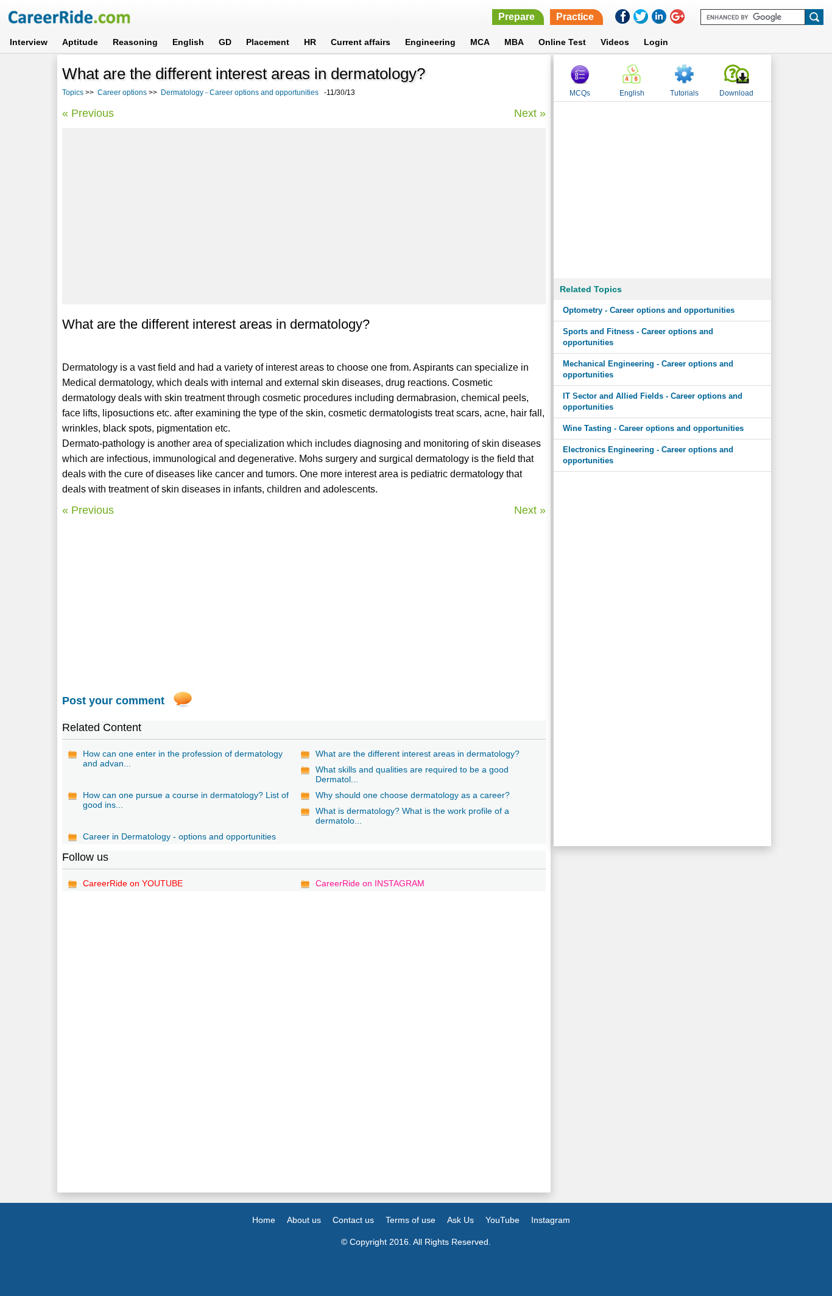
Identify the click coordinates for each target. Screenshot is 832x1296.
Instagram (550, 1220)
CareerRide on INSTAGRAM (370, 883)
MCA (480, 42)
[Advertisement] (304, 216)
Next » (530, 113)
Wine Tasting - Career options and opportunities (653, 428)
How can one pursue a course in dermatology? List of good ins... (186, 800)
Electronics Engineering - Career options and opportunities (648, 455)
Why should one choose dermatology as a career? (413, 795)
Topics (72, 92)
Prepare (516, 17)
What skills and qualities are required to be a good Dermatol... (412, 774)
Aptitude (80, 42)
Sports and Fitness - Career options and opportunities (638, 337)
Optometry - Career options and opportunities (649, 310)
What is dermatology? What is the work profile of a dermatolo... (412, 815)
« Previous (88, 113)
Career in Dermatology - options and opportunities (179, 836)
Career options (122, 92)
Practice (575, 17)
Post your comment (113, 701)
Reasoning (135, 42)
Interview (29, 42)
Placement (267, 42)
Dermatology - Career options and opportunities (240, 92)
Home (263, 1220)
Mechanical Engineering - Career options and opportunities (648, 369)
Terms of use (410, 1220)
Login (656, 42)
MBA (514, 42)
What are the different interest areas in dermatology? (418, 753)
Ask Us (460, 1220)
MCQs (579, 93)
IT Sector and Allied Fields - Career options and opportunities (652, 401)
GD (225, 42)
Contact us (353, 1220)
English (188, 42)
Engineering (430, 42)
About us (304, 1220)
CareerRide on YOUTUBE (133, 883)
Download (736, 93)
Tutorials (684, 93)
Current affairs (360, 42)
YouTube (502, 1220)
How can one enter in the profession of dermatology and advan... (183, 758)
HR (310, 42)
